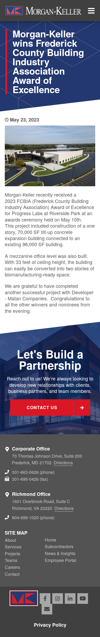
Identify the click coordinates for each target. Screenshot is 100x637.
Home (50, 540)
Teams (11, 560)
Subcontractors (59, 546)
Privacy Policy (50, 624)
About (10, 540)
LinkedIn (70, 598)
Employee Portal (60, 560)
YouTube (82, 598)
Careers (12, 567)
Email (47, 609)
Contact (12, 574)
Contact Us (42, 407)
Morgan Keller (43, 10)
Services (13, 547)
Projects (12, 554)
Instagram (57, 598)
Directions (63, 463)
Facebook (45, 598)
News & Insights (60, 553)
